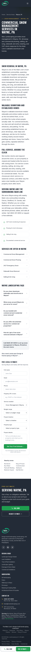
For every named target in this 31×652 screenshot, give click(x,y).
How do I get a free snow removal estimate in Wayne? (13, 333)
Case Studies (15, 644)
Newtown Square (9, 470)
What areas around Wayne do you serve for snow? (14, 303)
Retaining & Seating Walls (9, 588)
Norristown (7, 463)
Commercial (24, 644)
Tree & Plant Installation (8, 562)
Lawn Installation (6, 559)
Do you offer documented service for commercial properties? (12, 324)
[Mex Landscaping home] (5, 3)
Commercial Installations (8, 569)
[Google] (8, 547)
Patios (3, 580)
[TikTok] (12, 547)
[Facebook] (3, 547)
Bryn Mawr (7, 465)
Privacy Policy (6, 641)
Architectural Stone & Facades (10, 590)
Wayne (27, 630)
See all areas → (10, 618)
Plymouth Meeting (9, 468)
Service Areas (11, 14)
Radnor (8, 632)
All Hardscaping (6, 577)
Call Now (17, 508)
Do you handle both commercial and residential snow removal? (13, 313)
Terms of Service (16, 641)
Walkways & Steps (7, 582)
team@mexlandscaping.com (12, 604)
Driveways (5, 585)
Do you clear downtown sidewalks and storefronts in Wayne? (13, 293)
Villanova (5, 630)
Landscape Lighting (7, 564)
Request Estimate (14, 514)
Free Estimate (22, 649)
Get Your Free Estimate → (15, 446)
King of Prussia (20, 463)
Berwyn (14, 632)
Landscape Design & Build (9, 556)
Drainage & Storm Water (8, 567)
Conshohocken (20, 465)
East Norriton (19, 470)
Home (3, 14)
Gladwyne (19, 468)
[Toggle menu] (27, 3)
